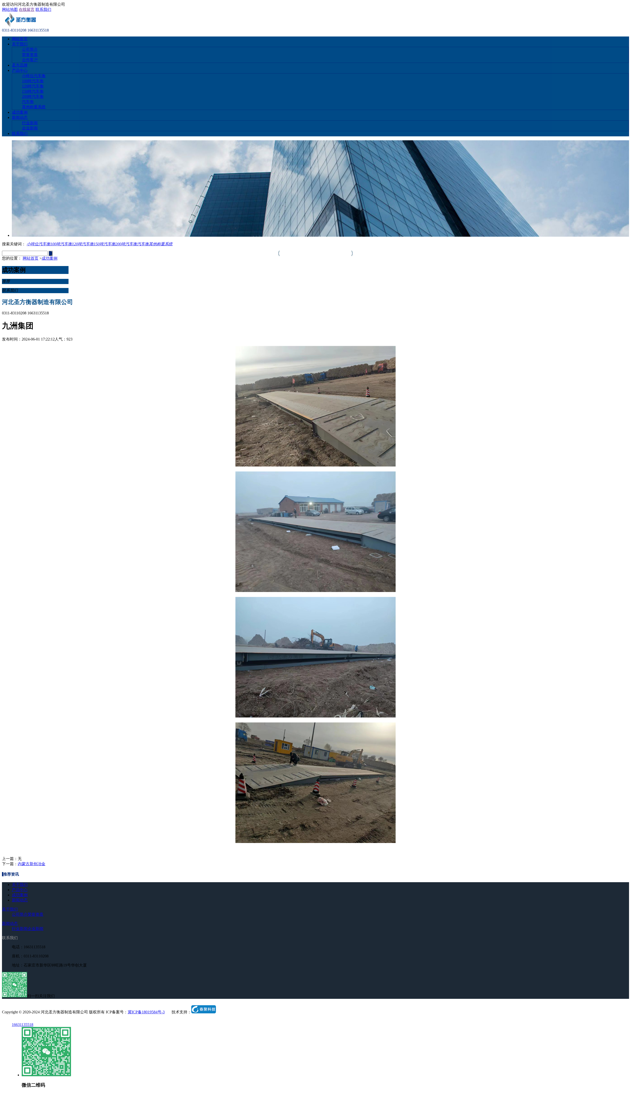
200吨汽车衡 (33, 96)
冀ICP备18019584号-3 (146, 1012)
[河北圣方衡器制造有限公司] (20, 26)
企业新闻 (30, 128)
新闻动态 (20, 117)
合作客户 (30, 60)
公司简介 (30, 49)
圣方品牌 (20, 65)
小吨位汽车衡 (34, 76)
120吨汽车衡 (33, 86)
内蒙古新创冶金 (31, 864)
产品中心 (20, 70)
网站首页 (20, 39)
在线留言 (27, 9)
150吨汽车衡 (33, 91)
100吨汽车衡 (33, 81)
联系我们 (43, 9)
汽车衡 (28, 102)
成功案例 (20, 112)
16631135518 (22, 1024)
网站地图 (10, 9)
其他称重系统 (34, 107)
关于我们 (20, 44)
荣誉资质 (30, 55)
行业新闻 (30, 123)
